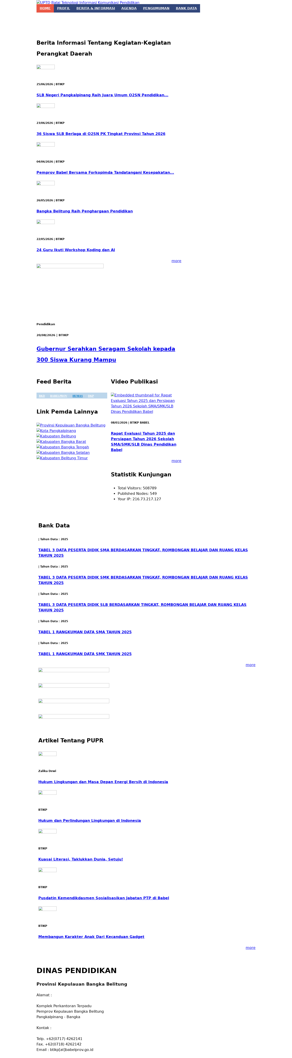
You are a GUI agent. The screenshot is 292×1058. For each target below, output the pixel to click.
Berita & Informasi (95, 8)
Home (45, 8)
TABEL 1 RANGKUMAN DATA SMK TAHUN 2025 (85, 654)
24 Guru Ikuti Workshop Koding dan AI (75, 250)
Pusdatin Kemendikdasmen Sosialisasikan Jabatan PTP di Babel (103, 898)
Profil (63, 8)
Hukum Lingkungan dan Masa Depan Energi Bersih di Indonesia (103, 782)
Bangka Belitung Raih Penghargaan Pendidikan (84, 211)
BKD (42, 396)
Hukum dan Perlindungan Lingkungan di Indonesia (89, 820)
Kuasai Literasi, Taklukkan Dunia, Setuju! (80, 859)
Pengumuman (156, 8)
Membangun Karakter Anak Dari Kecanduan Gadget (91, 937)
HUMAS (78, 396)
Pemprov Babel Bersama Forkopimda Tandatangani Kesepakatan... (105, 172)
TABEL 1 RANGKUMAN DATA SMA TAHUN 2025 (85, 632)
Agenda (129, 8)
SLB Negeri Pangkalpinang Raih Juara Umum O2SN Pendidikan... (102, 95)
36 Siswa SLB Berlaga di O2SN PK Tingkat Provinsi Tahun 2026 (100, 134)
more (176, 261)
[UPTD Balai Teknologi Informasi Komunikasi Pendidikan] (87, 2)
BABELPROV (58, 396)
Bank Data (186, 8)
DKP (91, 396)
